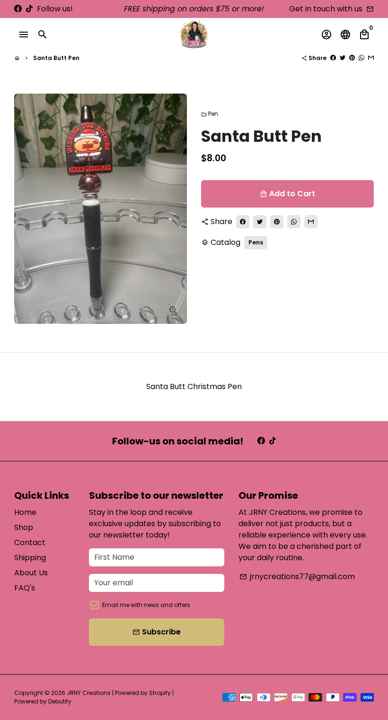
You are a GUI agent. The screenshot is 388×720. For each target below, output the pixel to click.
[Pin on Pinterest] (352, 58)
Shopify (160, 693)
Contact (29, 542)
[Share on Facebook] (333, 58)
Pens (255, 242)
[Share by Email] (371, 58)
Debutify (59, 701)
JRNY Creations (89, 693)
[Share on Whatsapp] (361, 58)
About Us (31, 572)
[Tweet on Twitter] (342, 58)
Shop (23, 527)
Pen (209, 114)
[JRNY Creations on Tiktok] (29, 8)
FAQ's (24, 587)
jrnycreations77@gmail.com (297, 576)
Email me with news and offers (146, 605)
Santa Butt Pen (56, 58)
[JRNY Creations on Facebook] (18, 8)
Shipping (30, 557)
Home (25, 512)
